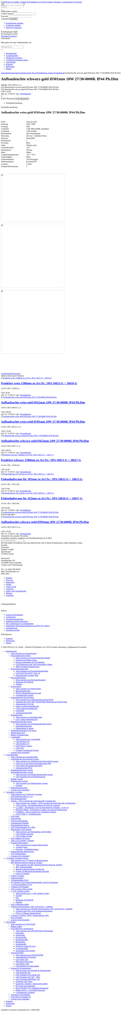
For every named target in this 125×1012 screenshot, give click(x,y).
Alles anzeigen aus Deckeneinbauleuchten (32, 671)
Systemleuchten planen (24, 695)
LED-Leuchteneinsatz (19, 821)
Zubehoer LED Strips (24, 981)
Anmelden (13, 19)
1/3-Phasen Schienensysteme (17, 60)
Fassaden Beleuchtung (19, 843)
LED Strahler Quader (24, 836)
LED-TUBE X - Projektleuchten (28, 814)
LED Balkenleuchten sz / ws (22, 797)
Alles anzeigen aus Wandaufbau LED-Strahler (33, 832)
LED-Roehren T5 (22, 744)
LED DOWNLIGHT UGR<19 (28, 673)
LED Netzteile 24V (23, 973)
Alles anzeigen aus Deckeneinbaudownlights (33, 658)
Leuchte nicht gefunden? (20, 752)
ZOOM (18, 896)
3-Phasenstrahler (17, 878)
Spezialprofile (21, 944)
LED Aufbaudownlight (20, 904)
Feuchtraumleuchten (18, 799)
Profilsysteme (16, 686)
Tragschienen (16, 819)
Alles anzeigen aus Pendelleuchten (29, 717)
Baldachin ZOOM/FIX (24, 682)
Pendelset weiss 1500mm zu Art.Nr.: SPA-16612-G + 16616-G (39, 383)
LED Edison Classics (24, 746)
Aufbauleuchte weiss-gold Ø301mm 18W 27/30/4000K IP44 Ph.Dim (43, 421)
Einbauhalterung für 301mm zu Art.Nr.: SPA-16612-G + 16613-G (42, 479)
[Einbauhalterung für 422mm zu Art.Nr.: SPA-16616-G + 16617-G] (27, 493)
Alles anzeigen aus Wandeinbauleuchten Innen (34, 724)
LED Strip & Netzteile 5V (21, 997)
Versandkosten (25, 94)
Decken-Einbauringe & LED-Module (30, 662)
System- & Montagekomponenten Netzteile (32, 871)
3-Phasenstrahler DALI (20, 880)
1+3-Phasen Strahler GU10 (21, 885)
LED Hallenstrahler (18, 854)
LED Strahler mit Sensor (20, 838)
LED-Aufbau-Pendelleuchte (26, 708)
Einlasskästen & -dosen (25, 728)
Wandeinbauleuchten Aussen (22, 770)
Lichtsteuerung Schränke (25, 992)
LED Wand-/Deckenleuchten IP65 (29, 766)
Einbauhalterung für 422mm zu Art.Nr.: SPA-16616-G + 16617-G (42, 498)
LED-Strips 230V (22, 964)
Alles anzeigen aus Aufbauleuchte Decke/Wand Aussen (37, 761)
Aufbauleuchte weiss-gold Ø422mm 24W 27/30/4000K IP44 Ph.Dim (43, 402)
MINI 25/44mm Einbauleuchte (27, 667)
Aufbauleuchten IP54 (24, 713)
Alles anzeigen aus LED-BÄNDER (29, 955)
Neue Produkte (16, 918)
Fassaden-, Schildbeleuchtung (27, 849)
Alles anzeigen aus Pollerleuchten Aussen (32, 783)
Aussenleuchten (12, 56)
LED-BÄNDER (17, 953)
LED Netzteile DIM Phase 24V (28, 979)
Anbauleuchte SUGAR (25, 704)
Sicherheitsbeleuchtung (20, 825)
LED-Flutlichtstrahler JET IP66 (23, 827)
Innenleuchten (11, 53)
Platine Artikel (16, 926)
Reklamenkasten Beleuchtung (22, 852)
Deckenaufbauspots (18, 678)
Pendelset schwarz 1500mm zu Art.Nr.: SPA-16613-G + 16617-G (41, 460)
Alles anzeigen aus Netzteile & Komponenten (33, 970)
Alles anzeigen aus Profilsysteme (28, 689)
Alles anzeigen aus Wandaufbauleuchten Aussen (34, 774)
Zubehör (19, 684)
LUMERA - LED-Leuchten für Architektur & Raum (36, 812)
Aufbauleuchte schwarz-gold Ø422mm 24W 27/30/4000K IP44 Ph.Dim (45, 440)
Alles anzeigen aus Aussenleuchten (24, 757)
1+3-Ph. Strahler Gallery (20, 891)
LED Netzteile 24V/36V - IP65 (28, 977)
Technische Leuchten (14, 58)
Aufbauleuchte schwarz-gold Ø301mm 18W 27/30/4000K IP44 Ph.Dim (45, 521)
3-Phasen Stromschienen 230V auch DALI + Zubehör (32, 907)
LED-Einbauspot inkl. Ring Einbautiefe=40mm (34, 664)
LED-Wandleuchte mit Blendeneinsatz (30, 777)
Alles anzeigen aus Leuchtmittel (28, 739)
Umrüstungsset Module (20, 823)
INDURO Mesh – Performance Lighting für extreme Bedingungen (41, 810)
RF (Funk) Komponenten (25, 986)
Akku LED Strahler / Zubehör (22, 841)
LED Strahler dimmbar (24, 834)
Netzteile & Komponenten (21, 968)
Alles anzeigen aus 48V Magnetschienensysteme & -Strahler (39, 865)
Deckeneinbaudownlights (20, 656)
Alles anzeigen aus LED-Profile (23, 924)
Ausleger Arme (21, 847)
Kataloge (9, 64)
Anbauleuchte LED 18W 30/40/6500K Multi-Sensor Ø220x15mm (41, 702)
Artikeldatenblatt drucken (11, 374)
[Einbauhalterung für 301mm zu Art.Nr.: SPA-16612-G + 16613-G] (27, 474)
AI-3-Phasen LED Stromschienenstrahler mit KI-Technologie (34, 882)
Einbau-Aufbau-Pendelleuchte (27, 706)
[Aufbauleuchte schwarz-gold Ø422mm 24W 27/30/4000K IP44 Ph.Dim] (30, 436)
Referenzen (10, 67)
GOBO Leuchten (17, 876)
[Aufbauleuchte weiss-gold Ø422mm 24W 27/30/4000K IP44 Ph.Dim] (29, 397)
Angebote (9, 595)
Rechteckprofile (22, 940)
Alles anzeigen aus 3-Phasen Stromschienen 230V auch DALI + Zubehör (44, 909)
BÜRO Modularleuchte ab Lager (28, 693)
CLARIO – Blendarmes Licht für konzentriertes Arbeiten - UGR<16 (42, 808)
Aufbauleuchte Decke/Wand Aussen (25, 759)
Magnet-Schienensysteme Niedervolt (30, 869)
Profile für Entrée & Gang (26, 946)
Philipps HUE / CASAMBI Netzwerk (30, 990)
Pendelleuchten (16, 715)
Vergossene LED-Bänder (20, 995)
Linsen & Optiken (23, 874)
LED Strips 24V (22, 959)
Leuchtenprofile (22, 948)
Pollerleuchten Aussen (19, 781)
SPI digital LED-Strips (24, 962)
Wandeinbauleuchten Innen (21, 722)
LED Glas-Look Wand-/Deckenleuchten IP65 (33, 763)
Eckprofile (20, 933)
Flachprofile (20, 935)
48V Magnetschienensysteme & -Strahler (26, 863)
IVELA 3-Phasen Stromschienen (28, 913)
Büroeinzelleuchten (23, 691)
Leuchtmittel (15, 737)
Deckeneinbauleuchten (19, 669)
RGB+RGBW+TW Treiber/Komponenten (32, 988)
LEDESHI (20, 711)
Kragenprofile (21, 937)
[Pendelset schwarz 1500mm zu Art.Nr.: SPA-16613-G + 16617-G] (27, 455)
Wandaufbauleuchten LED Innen (23, 730)
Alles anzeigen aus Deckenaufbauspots (31, 680)
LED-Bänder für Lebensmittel (27, 966)
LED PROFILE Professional (22, 929)
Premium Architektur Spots (26, 660)
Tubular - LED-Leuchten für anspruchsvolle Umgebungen (33, 801)
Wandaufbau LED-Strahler (21, 830)
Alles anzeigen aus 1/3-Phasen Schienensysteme (29, 860)
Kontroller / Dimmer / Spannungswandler (32, 984)
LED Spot (20, 748)
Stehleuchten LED (18, 733)
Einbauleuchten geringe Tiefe (27, 675)
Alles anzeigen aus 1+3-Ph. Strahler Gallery (32, 893)
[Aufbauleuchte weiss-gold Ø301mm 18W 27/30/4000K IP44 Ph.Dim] (29, 416)
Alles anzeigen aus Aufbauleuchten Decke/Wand (34, 700)
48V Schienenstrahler (24, 867)
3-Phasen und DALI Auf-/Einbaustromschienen (34, 911)
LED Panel (15, 816)
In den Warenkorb (22, 99)
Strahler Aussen (17, 779)
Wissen (8, 69)
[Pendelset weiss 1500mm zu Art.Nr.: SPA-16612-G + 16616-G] (26, 378)
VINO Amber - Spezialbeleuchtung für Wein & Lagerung (38, 805)
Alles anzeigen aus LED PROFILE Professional (34, 931)
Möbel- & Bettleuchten (19, 735)
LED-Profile (11, 62)
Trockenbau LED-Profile (25, 951)
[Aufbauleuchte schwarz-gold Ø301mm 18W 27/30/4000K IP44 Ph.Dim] (30, 517)
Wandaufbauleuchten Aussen (22, 772)
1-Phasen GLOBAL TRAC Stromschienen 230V (30, 915)
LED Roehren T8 (22, 741)
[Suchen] (2, 9)
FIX (17, 898)
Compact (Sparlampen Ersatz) (27, 750)
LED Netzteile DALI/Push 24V (28, 975)
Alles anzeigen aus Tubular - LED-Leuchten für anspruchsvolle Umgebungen (45, 803)
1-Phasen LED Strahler (20, 887)
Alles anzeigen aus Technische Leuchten (26, 794)
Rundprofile (20, 942)
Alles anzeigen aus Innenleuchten (23, 653)
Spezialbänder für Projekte (26, 957)
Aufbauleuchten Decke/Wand (22, 697)
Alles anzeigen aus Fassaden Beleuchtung (32, 845)
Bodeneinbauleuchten (19, 788)
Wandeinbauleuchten (24, 726)
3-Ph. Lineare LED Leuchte (21, 889)
